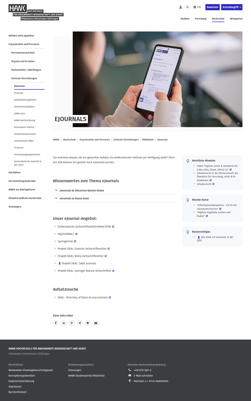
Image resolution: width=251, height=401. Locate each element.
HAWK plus (19, 113)
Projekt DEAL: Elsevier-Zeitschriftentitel (82, 248)
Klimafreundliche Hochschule (25, 198)
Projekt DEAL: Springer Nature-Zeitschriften (84, 270)
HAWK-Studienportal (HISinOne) (86, 375)
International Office (24, 141)
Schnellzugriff (230, 7)
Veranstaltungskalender (22, 181)
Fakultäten (14, 172)
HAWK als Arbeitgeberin (22, 189)
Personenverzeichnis (23, 52)
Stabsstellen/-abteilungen (26, 69)
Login (180, 7)
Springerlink (65, 241)
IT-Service (19, 147)
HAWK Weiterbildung (24, 120)
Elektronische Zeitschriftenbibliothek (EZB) (84, 226)
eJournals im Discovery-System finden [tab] (82, 190)
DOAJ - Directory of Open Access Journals (83, 297)
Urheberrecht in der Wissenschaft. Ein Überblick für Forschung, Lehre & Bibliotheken (217, 177)
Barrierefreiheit (17, 392)
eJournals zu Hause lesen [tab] (74, 198)
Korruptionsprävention (22, 375)
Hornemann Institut (24, 127)
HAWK (56, 139)
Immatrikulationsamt (25, 134)
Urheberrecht (204, 184)
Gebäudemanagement (25, 100)
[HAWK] (36, 14)
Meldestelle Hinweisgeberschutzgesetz (31, 370)
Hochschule (69, 139)
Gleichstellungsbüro (24, 106)
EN (199, 7)
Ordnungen (15, 206)
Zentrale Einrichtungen (24, 78)
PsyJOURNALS (66, 234)
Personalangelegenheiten (27, 154)
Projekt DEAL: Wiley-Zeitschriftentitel (80, 256)
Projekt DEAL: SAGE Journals (79, 263)
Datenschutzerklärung (21, 381)
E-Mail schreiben (143, 375)
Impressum (15, 386)
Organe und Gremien (23, 61)
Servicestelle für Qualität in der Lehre (28, 163)
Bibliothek (19, 86)
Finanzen (18, 93)
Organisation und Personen (24, 44)
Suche (187, 7)
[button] (55, 323)
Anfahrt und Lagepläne (21, 35)
